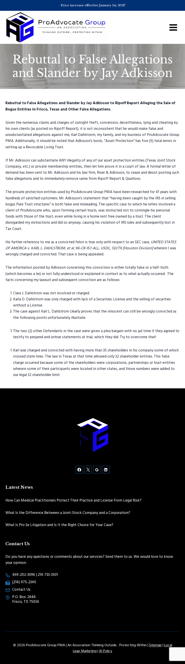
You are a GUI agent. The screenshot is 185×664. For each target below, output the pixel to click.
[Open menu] (173, 27)
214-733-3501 (48, 574)
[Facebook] (79, 469)
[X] (88, 469)
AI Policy (105, 650)
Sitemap (155, 645)
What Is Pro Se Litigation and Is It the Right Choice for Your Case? (59, 524)
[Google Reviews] (97, 469)
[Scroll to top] (173, 645)
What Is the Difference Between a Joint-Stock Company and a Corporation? (67, 512)
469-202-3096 (23, 574)
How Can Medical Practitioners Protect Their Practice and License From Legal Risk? (73, 500)
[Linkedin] (106, 469)
